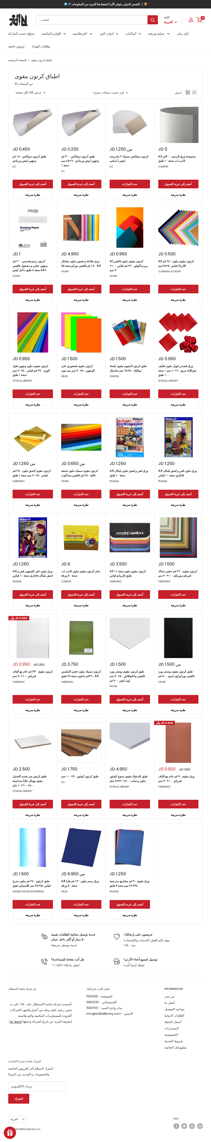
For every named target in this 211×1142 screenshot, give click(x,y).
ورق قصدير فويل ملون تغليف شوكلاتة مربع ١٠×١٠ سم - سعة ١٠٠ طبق (177, 370)
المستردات (171, 1028)
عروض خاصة (16, 46)
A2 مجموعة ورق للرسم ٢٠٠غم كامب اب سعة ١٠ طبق (177, 158)
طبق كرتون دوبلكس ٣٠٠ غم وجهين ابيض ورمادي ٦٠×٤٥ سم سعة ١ (80, 160)
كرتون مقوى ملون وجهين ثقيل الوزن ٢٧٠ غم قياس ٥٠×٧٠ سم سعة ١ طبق (31, 370)
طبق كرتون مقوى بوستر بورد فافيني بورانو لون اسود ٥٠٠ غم (176, 673)
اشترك (18, 1098)
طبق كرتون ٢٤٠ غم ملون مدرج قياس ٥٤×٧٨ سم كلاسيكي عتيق (32, 883)
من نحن (169, 996)
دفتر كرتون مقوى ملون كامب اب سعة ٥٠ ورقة (80, 573)
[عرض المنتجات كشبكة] (188, 92)
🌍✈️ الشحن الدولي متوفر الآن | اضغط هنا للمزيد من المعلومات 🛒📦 (105, 4)
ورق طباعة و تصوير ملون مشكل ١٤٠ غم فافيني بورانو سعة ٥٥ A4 (81, 263)
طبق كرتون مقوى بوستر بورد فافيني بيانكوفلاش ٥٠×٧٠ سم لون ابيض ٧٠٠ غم (127, 675)
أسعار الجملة (172, 1022)
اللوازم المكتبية (51, 33)
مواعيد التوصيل (174, 1009)
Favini (16, 276)
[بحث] (153, 19)
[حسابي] (191, 20)
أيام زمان (183, 33)
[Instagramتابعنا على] (192, 1126)
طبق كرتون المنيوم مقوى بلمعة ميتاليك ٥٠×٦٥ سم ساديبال (128, 368)
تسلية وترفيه (156, 33)
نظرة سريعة (32, 195)
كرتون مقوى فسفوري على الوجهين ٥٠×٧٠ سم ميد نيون (78, 368)
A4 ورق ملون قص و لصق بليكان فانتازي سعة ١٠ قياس (177, 473)
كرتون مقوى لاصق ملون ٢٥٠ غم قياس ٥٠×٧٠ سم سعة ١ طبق (32, 473)
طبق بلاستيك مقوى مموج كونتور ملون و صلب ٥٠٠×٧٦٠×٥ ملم (129, 778)
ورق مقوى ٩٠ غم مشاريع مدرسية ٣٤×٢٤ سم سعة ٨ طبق (129, 883)
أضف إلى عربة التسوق (32, 184)
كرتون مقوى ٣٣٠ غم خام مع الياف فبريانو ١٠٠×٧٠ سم (33, 673)
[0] (199, 19)
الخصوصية (171, 1034)
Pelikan (114, 481)
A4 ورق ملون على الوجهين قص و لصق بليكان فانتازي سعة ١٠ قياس (33, 573)
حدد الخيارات (129, 184)
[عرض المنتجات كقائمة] (194, 92)
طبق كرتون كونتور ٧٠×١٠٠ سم (79, 776)
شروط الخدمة (173, 1041)
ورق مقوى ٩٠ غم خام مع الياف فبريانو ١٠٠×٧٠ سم (176, 778)
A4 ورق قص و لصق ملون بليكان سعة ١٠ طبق (129, 473)
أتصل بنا (169, 1002)
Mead (64, 376)
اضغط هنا (15, 1021)
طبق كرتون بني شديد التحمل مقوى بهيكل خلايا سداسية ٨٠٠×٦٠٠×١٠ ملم (30, 780)
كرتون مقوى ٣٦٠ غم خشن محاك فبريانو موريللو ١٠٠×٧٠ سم (177, 573)
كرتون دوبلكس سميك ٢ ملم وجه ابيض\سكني (129, 158)
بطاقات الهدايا (41, 46)
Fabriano (19, 481)
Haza (64, 891)
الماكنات (130, 33)
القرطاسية (80, 33)
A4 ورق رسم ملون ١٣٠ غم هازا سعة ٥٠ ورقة (80, 883)
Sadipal (114, 376)
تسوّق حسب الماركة (21, 33)
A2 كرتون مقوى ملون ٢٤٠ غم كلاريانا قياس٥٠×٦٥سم (176, 263)
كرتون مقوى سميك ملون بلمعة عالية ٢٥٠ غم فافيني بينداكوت (79, 473)
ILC (14, 166)
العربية (14, 1119)
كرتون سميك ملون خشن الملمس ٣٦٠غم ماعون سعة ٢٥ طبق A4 (81, 673)
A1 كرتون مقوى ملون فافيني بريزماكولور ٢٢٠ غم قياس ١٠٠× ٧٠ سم (129, 265)
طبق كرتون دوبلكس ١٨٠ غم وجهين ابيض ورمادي (29, 158)
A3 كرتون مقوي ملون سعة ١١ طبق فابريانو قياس (128, 573)
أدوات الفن (107, 33)
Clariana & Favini (169, 271)
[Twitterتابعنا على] (184, 1126)
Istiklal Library (22, 380)
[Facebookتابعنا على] (176, 1126)
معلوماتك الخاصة (175, 1047)
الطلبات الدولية (174, 1015)
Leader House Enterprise (28, 891)
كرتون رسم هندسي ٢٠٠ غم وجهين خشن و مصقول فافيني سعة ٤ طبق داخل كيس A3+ (30, 265)
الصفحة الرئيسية (17, 60)
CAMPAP (163, 166)
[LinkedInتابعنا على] (200, 1126)
